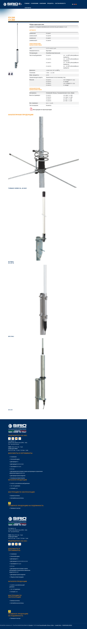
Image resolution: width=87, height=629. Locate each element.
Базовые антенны (15, 495)
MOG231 (12, 469)
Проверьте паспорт (15, 508)
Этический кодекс (15, 459)
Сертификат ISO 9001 (15, 466)
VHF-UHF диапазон (15, 486)
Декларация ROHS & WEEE (17, 464)
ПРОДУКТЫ (50, 3)
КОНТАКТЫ (28, 7)
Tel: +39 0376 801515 (13, 444)
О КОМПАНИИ (34, 3)
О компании (13, 457)
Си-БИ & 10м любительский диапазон (20, 483)
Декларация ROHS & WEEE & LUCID (19, 561)
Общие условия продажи (17, 577)
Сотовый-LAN (14, 488)
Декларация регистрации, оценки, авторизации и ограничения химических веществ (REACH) (19, 570)
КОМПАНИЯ (43, 3)
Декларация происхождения (17, 475)
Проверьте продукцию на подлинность (26, 505)
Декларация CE (14, 461)
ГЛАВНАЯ (26, 3)
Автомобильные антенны (17, 498)
